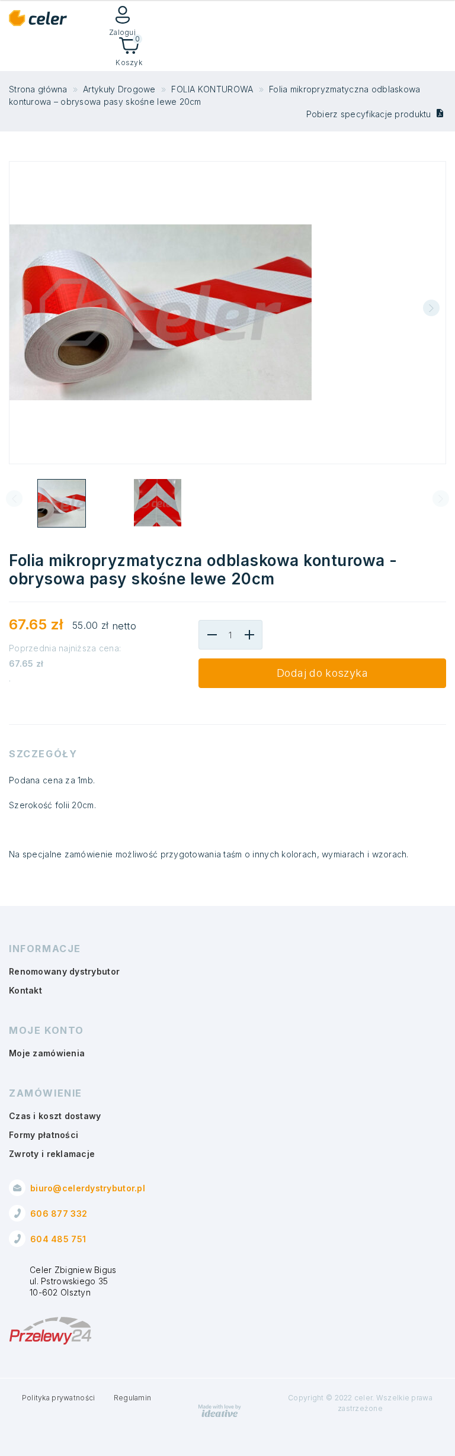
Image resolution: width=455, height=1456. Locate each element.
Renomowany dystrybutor (64, 971)
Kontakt (25, 990)
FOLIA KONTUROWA (212, 89)
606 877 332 (58, 1213)
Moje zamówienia (47, 1053)
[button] (431, 308)
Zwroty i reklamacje (52, 1154)
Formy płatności (43, 1135)
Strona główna (38, 89)
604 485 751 (58, 1239)
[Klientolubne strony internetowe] (219, 1414)
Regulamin (133, 1397)
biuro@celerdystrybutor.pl (87, 1188)
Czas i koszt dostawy (55, 1116)
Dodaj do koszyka (322, 673)
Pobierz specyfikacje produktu (370, 114)
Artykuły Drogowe (119, 89)
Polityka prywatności (58, 1397)
